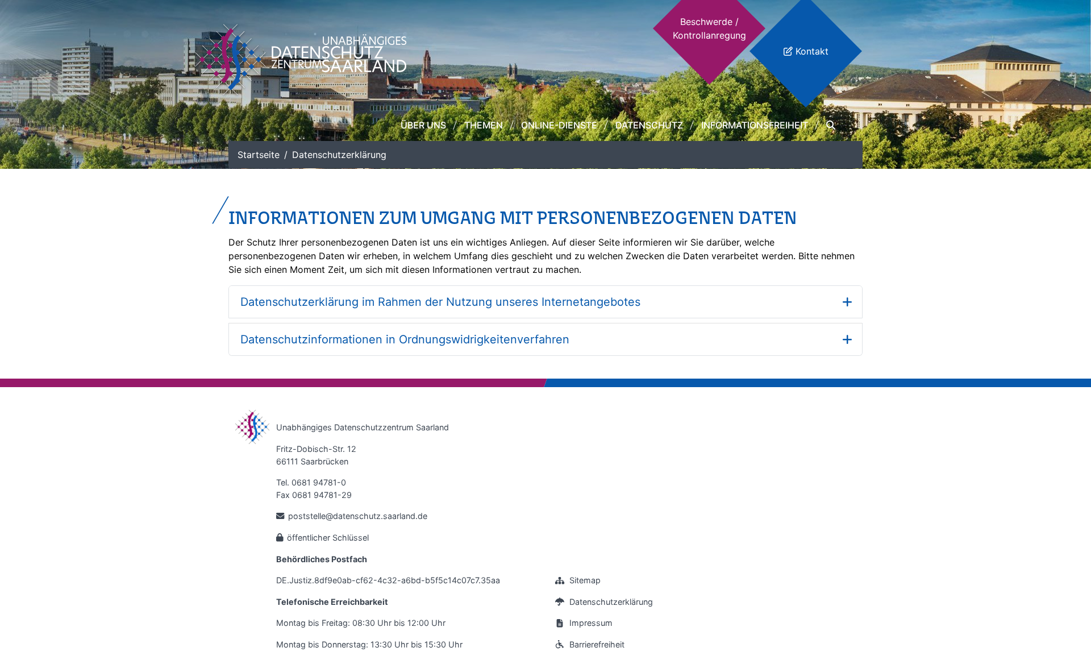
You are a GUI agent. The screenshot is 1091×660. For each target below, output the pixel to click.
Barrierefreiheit (596, 644)
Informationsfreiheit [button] (754, 125)
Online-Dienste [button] (559, 125)
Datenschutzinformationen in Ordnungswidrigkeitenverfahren (404, 339)
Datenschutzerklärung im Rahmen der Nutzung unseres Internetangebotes (440, 302)
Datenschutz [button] (649, 125)
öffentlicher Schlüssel (328, 537)
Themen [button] (483, 125)
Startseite (259, 154)
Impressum (591, 623)
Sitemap (585, 580)
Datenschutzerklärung (611, 602)
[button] (830, 125)
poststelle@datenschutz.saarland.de (357, 516)
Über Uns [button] (423, 125)
